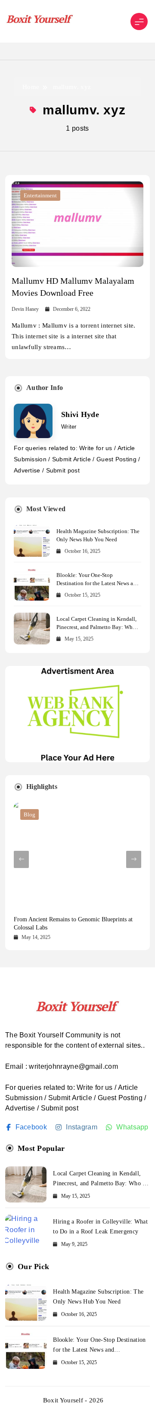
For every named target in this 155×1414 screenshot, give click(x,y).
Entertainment (40, 195)
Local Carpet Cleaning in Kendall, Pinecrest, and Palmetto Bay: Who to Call (96, 627)
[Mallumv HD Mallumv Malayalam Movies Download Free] (77, 224)
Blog (29, 814)
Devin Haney (25, 309)
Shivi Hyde (80, 414)
